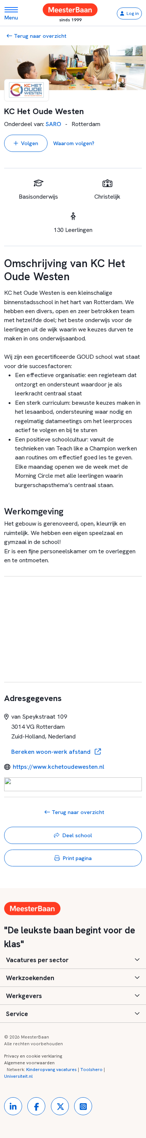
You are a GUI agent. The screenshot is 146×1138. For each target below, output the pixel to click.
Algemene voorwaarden (29, 1063)
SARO (53, 124)
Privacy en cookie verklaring (33, 1056)
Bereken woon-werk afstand (51, 752)
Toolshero (91, 1070)
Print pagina (77, 858)
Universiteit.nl (18, 1076)
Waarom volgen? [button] (73, 143)
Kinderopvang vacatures (51, 1070)
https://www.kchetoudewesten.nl (58, 767)
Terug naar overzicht (39, 35)
